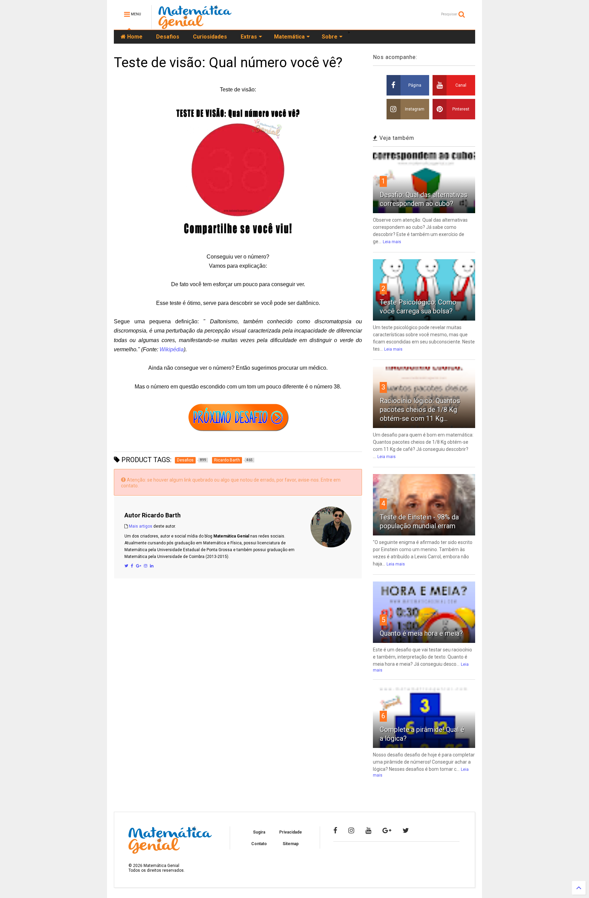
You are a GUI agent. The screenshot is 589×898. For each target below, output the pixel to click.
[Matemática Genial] (194, 26)
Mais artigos (140, 526)
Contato (259, 843)
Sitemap (291, 843)
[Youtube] (368, 830)
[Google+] (138, 566)
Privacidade (290, 832)
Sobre (329, 36)
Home (134, 36)
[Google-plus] (386, 830)
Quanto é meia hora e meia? (421, 633)
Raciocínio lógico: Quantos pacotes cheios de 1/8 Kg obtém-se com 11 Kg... (420, 410)
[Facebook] (132, 566)
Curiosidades (210, 36)
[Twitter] (126, 566)
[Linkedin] (151, 566)
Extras (249, 36)
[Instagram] (145, 566)
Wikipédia (172, 349)
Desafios (167, 36)
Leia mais (392, 241)
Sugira (259, 832)
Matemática (289, 36)
